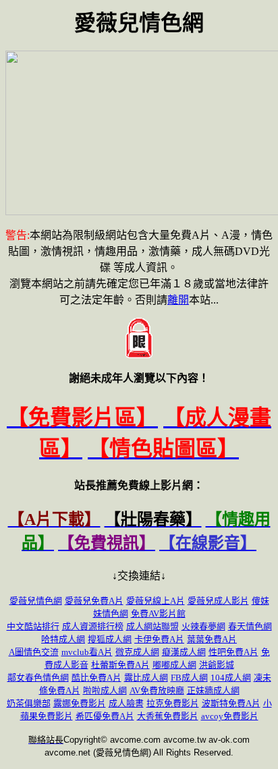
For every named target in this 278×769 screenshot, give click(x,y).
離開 (178, 300)
